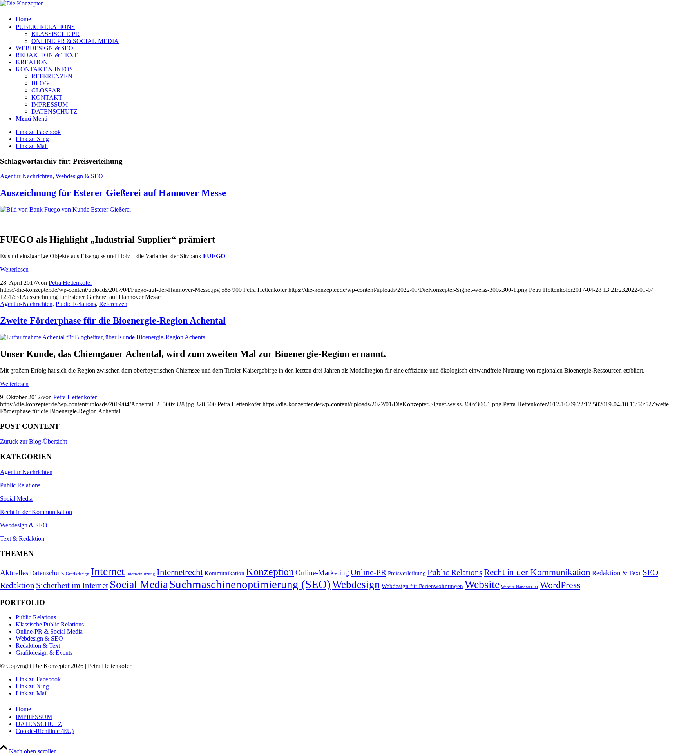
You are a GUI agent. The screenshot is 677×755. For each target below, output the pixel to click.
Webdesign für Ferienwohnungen (422, 586)
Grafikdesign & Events (44, 652)
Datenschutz (47, 573)
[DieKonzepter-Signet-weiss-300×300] (21, 3)
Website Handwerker (519, 587)
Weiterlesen (14, 269)
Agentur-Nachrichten (26, 176)
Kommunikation (224, 573)
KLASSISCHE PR (55, 34)
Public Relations (76, 304)
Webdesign (356, 584)
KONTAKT (46, 97)
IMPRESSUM (49, 104)
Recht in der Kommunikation (36, 512)
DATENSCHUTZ (54, 111)
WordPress (560, 585)
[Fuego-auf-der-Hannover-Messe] (65, 209)
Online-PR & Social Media (49, 631)
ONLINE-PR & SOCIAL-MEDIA (75, 41)
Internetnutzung (140, 574)
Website (482, 584)
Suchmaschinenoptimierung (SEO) (250, 584)
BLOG (40, 83)
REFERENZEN (51, 76)
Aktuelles (14, 573)
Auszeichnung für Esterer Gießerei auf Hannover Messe (113, 193)
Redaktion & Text (616, 573)
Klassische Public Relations (50, 624)
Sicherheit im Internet (72, 585)
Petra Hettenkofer (70, 282)
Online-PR (368, 572)
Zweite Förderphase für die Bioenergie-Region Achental (113, 320)
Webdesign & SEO (79, 176)
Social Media (16, 498)
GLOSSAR (46, 90)
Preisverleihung (407, 573)
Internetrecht (180, 572)
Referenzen (113, 304)
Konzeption (270, 572)
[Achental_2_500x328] (103, 337)
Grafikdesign (77, 574)
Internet (108, 571)
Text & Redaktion (22, 538)
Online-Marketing (322, 573)
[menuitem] (346, 18)
